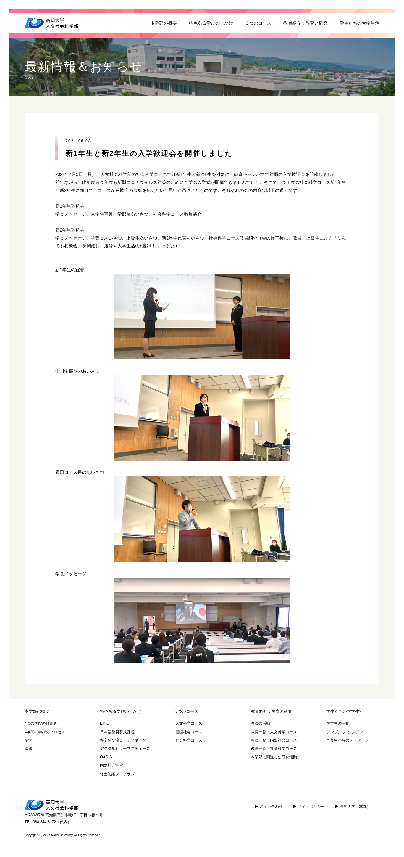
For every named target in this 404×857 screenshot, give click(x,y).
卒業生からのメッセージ (347, 740)
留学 (28, 740)
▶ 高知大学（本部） (353, 806)
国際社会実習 (111, 765)
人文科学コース (188, 723)
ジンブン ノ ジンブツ (344, 732)
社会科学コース (188, 740)
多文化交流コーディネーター (125, 740)
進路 (28, 748)
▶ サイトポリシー (309, 806)
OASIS (106, 757)
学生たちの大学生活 (359, 23)
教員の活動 (260, 723)
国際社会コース (188, 732)
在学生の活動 (337, 723)
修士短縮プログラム (117, 774)
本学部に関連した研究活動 (274, 757)
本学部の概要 (163, 23)
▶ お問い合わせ (269, 806)
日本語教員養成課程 (117, 732)
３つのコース (258, 23)
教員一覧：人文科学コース (274, 732)
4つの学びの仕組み (41, 723)
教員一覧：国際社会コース (274, 740)
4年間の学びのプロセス (45, 732)
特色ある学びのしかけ (211, 23)
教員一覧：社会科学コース (274, 748)
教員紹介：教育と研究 (305, 23)
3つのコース (186, 711)
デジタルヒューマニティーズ (125, 748)
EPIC (104, 723)
